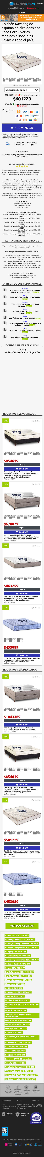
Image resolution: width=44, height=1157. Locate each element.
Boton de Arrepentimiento (22, 1153)
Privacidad (5, 1108)
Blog (3, 1104)
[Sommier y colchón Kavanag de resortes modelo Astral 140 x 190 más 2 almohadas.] (22, 713)
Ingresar (40, 3)
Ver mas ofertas (22, 925)
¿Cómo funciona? (23, 1104)
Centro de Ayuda (33, 8)
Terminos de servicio (9, 1106)
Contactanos (21, 1108)
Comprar (24, 128)
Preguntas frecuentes (24, 1106)
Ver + (22, 465)
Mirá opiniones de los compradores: (22, 164)
